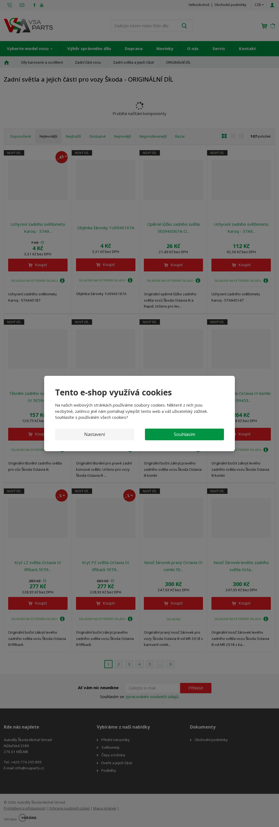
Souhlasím (184, 434)
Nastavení (94, 434)
